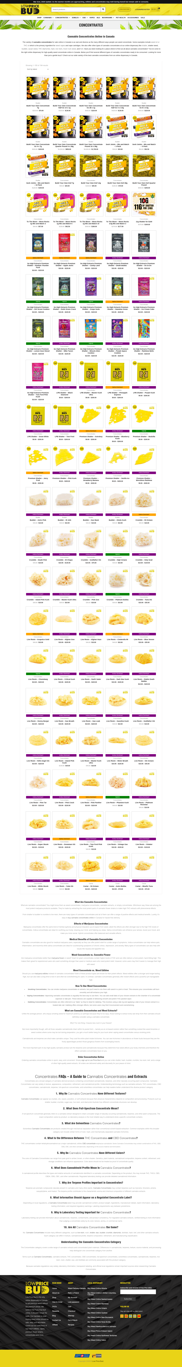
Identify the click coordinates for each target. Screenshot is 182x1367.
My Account (72, 1298)
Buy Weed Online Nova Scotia (99, 1322)
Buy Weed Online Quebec (97, 1313)
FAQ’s (54, 1307)
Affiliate (55, 1325)
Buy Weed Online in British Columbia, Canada (102, 1294)
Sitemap (71, 1316)
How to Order (57, 1302)
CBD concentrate (89, 1144)
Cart (69, 1307)
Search (103, 9)
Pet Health (121, 17)
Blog (54, 1316)
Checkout (71, 1311)
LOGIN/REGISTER (142, 9)
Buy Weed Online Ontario (97, 1308)
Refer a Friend (73, 1293)
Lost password (73, 1302)
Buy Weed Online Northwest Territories (102, 1336)
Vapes (92, 17)
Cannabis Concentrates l (58, 1203)
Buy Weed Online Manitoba (98, 1304)
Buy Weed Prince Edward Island (100, 1331)
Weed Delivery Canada (77, 1288)
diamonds (117, 1233)
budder (24, 49)
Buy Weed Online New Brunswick (100, 1317)
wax (97, 1233)
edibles (36, 1329)
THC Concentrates (96, 1138)
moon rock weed (69, 49)
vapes (42, 1329)
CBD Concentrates (124, 1138)
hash (53, 49)
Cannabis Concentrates (107, 1077)
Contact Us (56, 1320)
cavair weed (33, 49)
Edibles (75, 17)
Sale (143, 17)
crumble (109, 1233)
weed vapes (60, 46)
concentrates (31, 1335)
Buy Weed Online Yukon (97, 1340)
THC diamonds (44, 49)
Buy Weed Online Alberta (97, 1288)
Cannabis (47, 17)
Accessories (133, 17)
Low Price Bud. (98, 1361)
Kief (81, 49)
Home (54, 1288)
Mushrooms (107, 17)
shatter (144, 46)
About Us (55, 1293)
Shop (39, 17)
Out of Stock (72, 1320)
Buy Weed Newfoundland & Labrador (102, 1327)
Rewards (55, 1311)
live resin (59, 49)
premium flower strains (34, 1332)
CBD (84, 17)
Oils (98, 17)
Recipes (71, 1325)
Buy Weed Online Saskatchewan (100, 1299)
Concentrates (61, 17)
